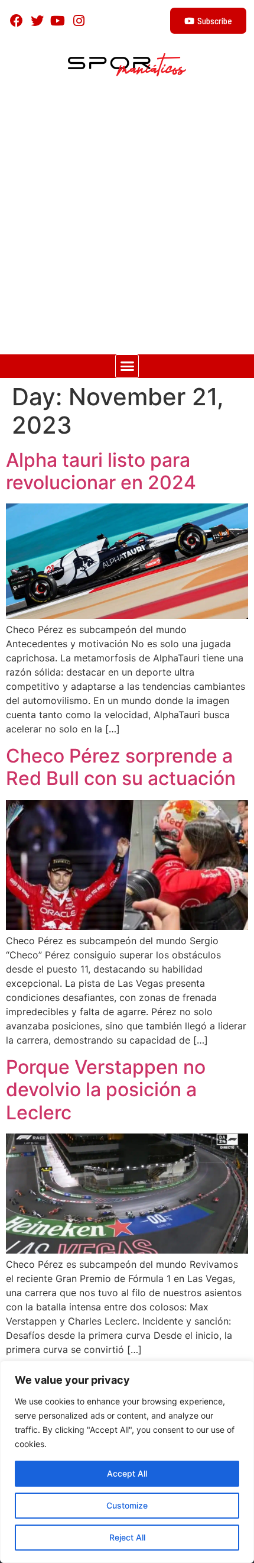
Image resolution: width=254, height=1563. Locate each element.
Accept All (127, 1473)
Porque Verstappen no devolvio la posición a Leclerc (106, 1089)
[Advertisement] (127, 221)
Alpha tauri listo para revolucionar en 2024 (101, 471)
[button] (127, 366)
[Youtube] (57, 20)
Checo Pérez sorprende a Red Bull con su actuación (121, 767)
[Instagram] (79, 20)
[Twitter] (37, 20)
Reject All (127, 1537)
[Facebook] (16, 20)
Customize (127, 1505)
